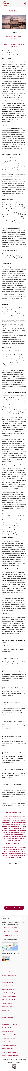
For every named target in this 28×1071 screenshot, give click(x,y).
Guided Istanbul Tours (7, 1017)
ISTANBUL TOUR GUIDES (14, 843)
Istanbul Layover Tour (13, 824)
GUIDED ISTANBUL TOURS (14, 812)
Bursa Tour (17, 840)
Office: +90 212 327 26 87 (11, 935)
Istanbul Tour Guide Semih (8, 982)
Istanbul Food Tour (7, 822)
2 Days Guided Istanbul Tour (9, 996)
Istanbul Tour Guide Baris (9, 847)
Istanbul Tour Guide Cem (9, 853)
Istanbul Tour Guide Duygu (14, 857)
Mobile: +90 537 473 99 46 (11, 931)
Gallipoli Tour (10, 838)
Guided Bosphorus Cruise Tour (10, 1024)
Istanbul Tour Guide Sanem (9, 979)
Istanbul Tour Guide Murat (17, 855)
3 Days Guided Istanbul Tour (9, 999)
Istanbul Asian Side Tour (8, 1031)
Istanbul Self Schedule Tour (9, 1021)
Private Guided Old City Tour (9, 1045)
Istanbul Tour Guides (7, 972)
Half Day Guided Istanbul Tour (9, 1034)
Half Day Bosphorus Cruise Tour (10, 1055)
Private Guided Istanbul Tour (11, 816)
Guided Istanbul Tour (7, 1028)
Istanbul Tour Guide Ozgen (16, 851)
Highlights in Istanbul (7, 1003)
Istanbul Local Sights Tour (8, 1038)
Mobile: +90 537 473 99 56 (11, 927)
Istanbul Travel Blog (7, 1006)
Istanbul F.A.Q (5, 1010)
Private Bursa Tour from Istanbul (10, 1052)
